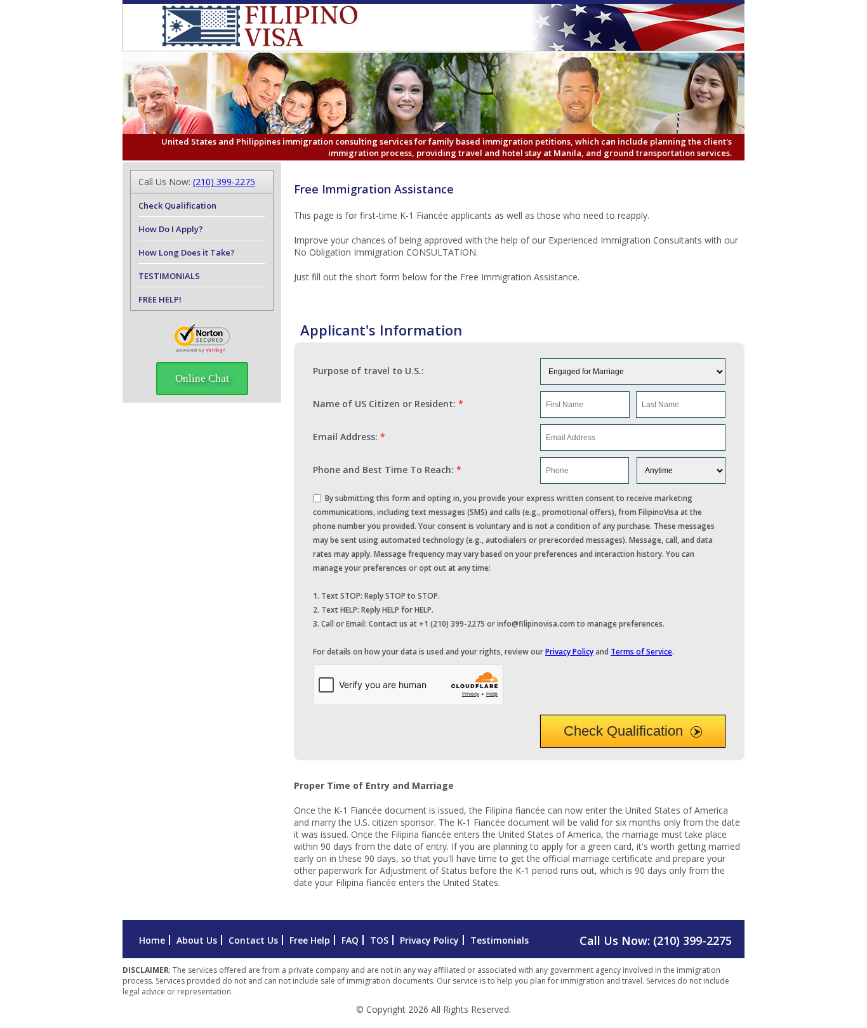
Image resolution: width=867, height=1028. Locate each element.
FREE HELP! (160, 299)
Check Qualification (623, 731)
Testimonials (499, 940)
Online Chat (202, 378)
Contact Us (253, 940)
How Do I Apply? (170, 229)
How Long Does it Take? (186, 252)
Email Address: (349, 437)
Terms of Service (641, 651)
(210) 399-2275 (224, 182)
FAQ (350, 940)
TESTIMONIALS (169, 276)
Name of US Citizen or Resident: (388, 404)
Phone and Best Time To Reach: (387, 470)
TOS (379, 940)
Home (152, 940)
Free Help (309, 940)
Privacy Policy (569, 651)
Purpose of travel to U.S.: (368, 371)
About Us (196, 940)
